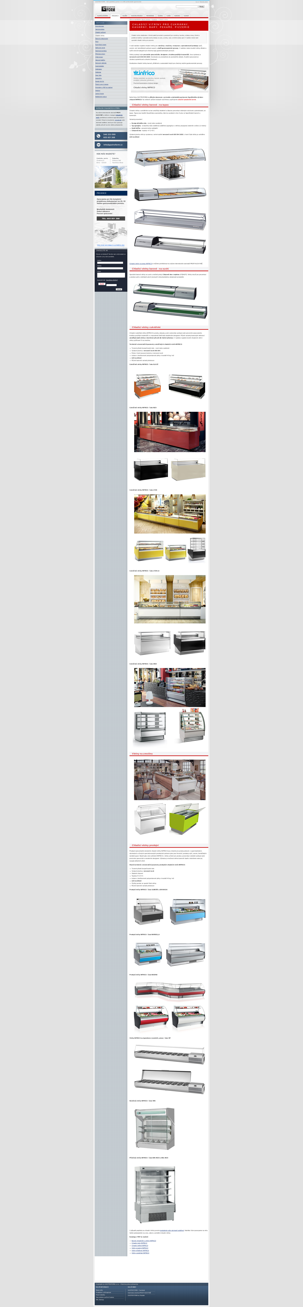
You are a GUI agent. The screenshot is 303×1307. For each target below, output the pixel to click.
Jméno (99, 260)
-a (198, 1)
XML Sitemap (100, 1299)
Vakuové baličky (100, 60)
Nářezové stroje (100, 47)
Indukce (97, 90)
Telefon (99, 266)
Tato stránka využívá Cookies (105, 1297)
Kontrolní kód (101, 280)
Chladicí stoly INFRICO (139, 1243)
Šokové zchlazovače (101, 38)
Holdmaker (98, 69)
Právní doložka (100, 1295)
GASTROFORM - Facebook (136, 1290)
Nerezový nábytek (101, 63)
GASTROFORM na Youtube (136, 1295)
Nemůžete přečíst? (112, 280)
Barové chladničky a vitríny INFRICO (144, 1241)
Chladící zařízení (100, 32)
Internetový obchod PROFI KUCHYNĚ (139, 1293)
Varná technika (99, 29)
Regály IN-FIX (99, 81)
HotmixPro (98, 78)
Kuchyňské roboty (100, 44)
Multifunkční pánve (101, 96)
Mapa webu (99, 1290)
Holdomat (98, 72)
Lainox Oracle (99, 93)
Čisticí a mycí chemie (101, 84)
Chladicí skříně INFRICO (140, 1245)
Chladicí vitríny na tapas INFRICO (140, 264)
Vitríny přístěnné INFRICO (140, 1250)
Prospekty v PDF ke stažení (104, 87)
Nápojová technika (101, 51)
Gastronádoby (99, 66)
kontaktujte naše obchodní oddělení (172, 1230)
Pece (96, 41)
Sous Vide (98, 75)
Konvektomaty (99, 26)
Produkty (115, 15)
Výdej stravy (99, 57)
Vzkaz (99, 271)
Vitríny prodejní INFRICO (140, 1248)
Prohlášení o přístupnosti (103, 1292)
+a (196, 1)
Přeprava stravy (100, 54)
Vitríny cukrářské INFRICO (140, 1253)
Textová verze (204, 1)
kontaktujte (118, 120)
